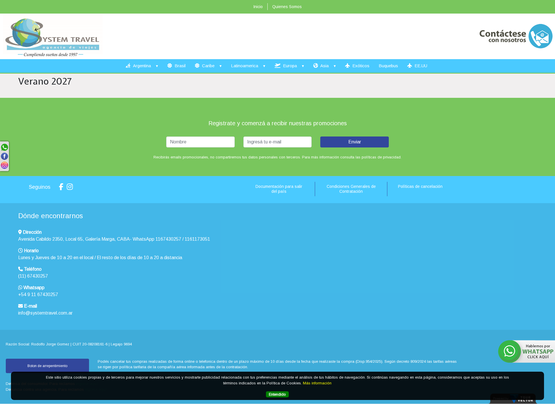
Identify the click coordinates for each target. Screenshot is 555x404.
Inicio (258, 6)
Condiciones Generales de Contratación (351, 189)
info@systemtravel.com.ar (45, 313)
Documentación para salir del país (279, 189)
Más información (317, 383)
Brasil (179, 65)
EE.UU (420, 65)
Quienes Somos (287, 6)
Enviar (354, 141)
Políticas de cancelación (420, 186)
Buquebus (388, 65)
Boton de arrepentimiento (47, 366)
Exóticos (360, 65)
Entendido (277, 394)
